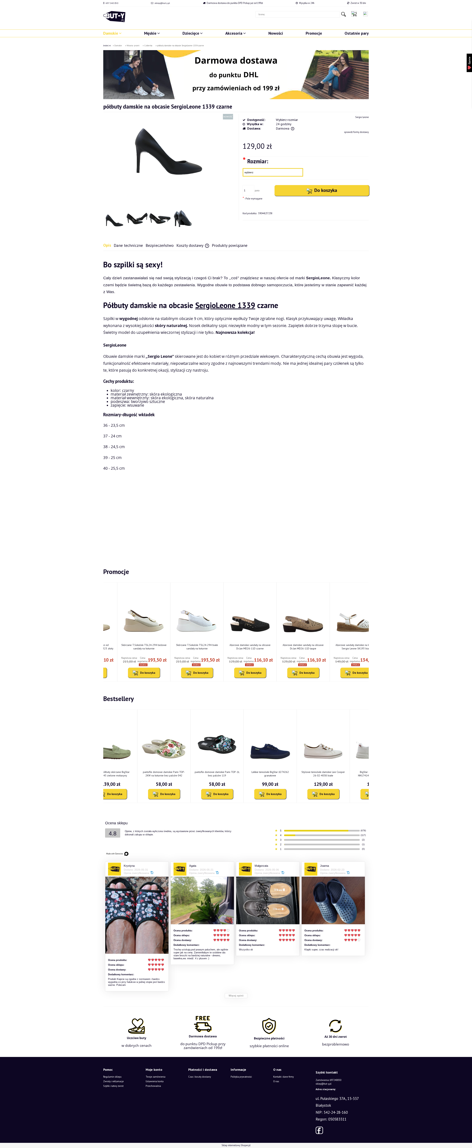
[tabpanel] (236, 403)
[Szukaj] (343, 14)
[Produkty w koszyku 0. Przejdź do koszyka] (355, 14)
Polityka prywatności (241, 1076)
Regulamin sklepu (112, 1076)
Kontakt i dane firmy (283, 1076)
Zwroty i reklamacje (113, 1081)
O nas (276, 1081)
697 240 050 (112, 3)
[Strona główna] (114, 16)
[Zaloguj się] (365, 14)
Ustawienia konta (155, 1081)
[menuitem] (112, 33)
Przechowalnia (153, 1086)
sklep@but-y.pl (162, 3)
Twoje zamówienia (155, 1076)
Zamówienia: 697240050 (328, 1080)
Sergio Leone (362, 117)
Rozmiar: (255, 161)
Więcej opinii (236, 995)
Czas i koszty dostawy (199, 1076)
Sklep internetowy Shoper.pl (236, 1145)
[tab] (108, 245)
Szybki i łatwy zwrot (113, 1086)
